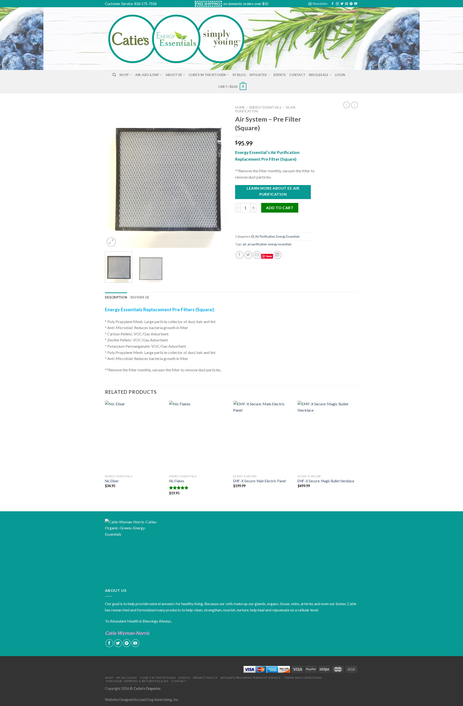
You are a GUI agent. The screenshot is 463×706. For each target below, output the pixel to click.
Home (240, 107)
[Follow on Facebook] (332, 4)
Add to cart (279, 207)
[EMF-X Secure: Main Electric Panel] (263, 436)
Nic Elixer (112, 481)
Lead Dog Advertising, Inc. (159, 700)
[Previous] (113, 175)
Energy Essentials (265, 107)
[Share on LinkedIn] (277, 255)
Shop (124, 75)
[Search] (114, 74)
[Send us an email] (346, 4)
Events (279, 75)
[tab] (116, 297)
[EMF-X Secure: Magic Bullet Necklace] (327, 436)
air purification (257, 244)
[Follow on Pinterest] (351, 4)
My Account (126, 677)
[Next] (219, 175)
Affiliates (258, 75)
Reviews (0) (139, 297)
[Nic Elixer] (134, 436)
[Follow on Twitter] (341, 4)
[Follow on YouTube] (355, 4)
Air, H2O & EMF (147, 75)
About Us (174, 75)
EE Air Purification (263, 236)
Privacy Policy (205, 677)
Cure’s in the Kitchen (207, 75)
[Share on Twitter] (248, 255)
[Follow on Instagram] (337, 4)
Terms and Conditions (302, 677)
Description (116, 297)
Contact (297, 75)
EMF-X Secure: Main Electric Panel (259, 481)
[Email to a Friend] (257, 255)
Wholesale (318, 75)
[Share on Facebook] (240, 255)
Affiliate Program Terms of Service (251, 677)
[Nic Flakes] (199, 436)
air (244, 244)
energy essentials (280, 244)
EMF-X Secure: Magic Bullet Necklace (326, 481)
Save (269, 256)
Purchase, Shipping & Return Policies (137, 681)
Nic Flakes (176, 481)
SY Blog (239, 75)
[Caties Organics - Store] (182, 38)
